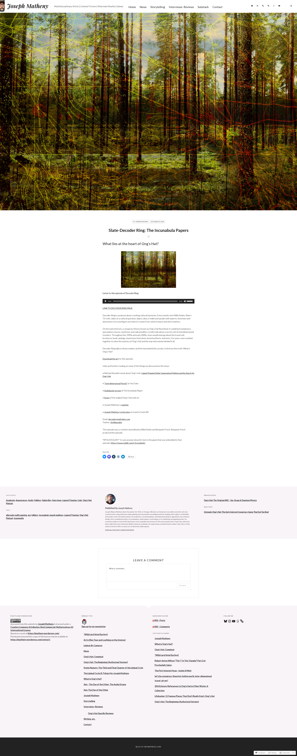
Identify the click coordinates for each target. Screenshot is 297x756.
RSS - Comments (162, 626)
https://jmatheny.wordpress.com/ (43, 633)
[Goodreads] (238, 621)
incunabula (44, 515)
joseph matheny (56, 515)
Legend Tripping (69, 500)
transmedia (19, 518)
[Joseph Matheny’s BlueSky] (252, 6)
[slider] (190, 301)
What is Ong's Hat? (93, 679)
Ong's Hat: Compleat (93, 656)
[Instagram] (257, 6)
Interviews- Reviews (181, 7)
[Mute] (185, 301)
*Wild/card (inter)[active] (96, 634)
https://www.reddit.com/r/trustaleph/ (128, 443)
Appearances (21, 500)
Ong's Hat (87, 500)
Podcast (9, 503)
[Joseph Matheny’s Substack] (263, 6)
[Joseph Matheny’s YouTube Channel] (279, 6)
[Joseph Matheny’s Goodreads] (274, 6)
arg (29, 515)
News (143, 7)
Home (132, 7)
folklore (34, 515)
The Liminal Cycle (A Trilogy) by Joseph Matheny (106, 673)
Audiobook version (112, 390)
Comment (182, 585)
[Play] (105, 301)
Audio (30, 500)
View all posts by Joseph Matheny (119, 530)
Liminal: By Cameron (93, 645)
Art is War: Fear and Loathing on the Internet (105, 640)
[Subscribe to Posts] (153, 620)
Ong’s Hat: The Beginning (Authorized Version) (177, 701)
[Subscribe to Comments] (153, 626)
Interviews (56, 500)
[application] (148, 301)
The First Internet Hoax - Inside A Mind (173, 670)
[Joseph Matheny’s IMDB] (268, 6)
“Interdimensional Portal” (115, 383)
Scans (106, 397)
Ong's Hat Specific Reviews (101, 713)
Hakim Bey (46, 500)
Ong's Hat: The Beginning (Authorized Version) (106, 662)
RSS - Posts (160, 620)
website (125, 405)
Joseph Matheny (27, 5)
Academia (10, 500)
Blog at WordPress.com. (148, 747)
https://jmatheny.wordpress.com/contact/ (30, 639)
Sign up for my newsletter (94, 626)
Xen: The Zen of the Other (96, 690)
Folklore (37, 500)
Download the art (110, 359)
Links (79, 500)
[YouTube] (234, 621)
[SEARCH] (291, 6)
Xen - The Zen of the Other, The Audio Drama (105, 684)
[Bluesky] (225, 621)
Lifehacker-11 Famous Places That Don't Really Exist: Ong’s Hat (185, 696)
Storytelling (157, 7)
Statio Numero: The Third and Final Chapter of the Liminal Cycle (113, 667)
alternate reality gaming (16, 515)
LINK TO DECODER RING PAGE (117, 308)
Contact (218, 7)
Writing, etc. (89, 719)
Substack (203, 7)
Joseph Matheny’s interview (117, 412)
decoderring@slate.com (119, 419)
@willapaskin (116, 422)
